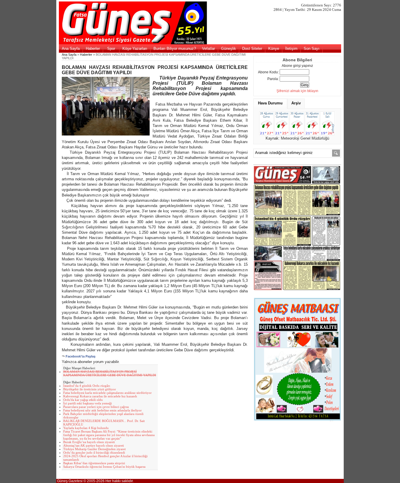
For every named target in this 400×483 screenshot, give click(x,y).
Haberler (93, 48)
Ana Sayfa (71, 48)
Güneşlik (228, 48)
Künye (273, 48)
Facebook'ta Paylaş (80, 356)
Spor (111, 48)
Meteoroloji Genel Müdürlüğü (305, 138)
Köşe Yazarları (134, 48)
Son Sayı (311, 48)
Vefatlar (208, 48)
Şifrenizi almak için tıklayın (297, 91)
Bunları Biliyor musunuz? (174, 48)
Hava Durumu (270, 103)
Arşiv (296, 103)
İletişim (291, 48)
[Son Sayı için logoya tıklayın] (200, 43)
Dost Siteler (252, 48)
